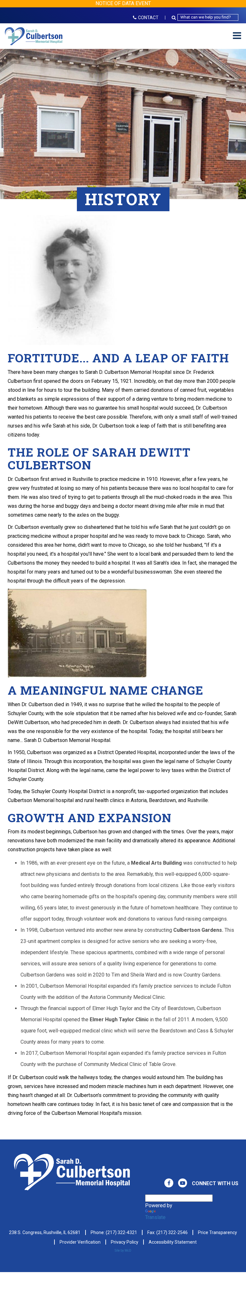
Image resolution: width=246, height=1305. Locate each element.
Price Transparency (217, 1232)
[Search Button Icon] (174, 17)
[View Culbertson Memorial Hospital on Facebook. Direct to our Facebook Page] (168, 1182)
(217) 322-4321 (121, 1232)
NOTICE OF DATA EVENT (123, 3)
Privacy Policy (124, 1242)
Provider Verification (80, 1242)
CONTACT (148, 17)
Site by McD (123, 1250)
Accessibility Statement (173, 1242)
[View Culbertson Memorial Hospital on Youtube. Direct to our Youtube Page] (182, 1182)
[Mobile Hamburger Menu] (237, 36)
